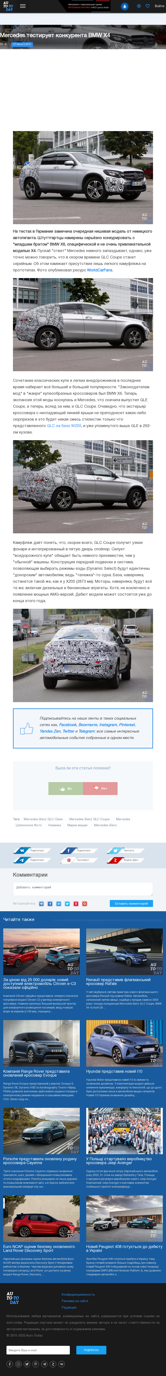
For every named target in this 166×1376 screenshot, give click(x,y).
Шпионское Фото (29, 825)
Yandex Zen (50, 731)
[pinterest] (35, 1364)
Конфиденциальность (78, 1294)
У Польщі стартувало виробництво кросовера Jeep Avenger (119, 1161)
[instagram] (18, 1364)
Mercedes (123, 819)
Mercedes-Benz (105, 825)
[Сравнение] (139, 6)
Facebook (67, 725)
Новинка (54, 825)
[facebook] (9, 1364)
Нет (103, 788)
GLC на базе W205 (64, 426)
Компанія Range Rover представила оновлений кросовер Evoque (36, 1073)
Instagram (108, 725)
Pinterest (127, 725)
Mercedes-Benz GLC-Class (43, 819)
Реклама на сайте (75, 1301)
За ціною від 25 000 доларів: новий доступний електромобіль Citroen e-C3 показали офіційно (39, 984)
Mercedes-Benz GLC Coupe (89, 819)
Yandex (76, 903)
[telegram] (44, 1364)
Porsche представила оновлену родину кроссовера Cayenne (40, 1161)
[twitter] (27, 1364)
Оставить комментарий (131, 903)
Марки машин (77, 825)
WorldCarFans (99, 270)
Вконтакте (87, 725)
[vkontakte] (61, 1364)
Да (69, 788)
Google (84, 903)
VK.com (41, 903)
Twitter (68, 731)
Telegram (86, 731)
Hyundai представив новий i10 (114, 1072)
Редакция (69, 1307)
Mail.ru (58, 903)
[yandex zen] (53, 1364)
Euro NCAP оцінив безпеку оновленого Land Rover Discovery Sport (39, 1249)
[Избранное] (147, 6)
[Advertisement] (83, 94)
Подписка (91, 1350)
